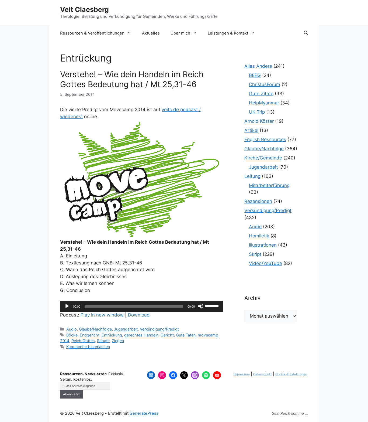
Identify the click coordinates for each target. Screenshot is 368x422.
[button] (305, 33)
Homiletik (259, 236)
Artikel (251, 130)
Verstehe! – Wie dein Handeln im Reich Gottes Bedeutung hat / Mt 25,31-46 (132, 79)
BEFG (255, 75)
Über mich (180, 33)
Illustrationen (263, 245)
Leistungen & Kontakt (228, 33)
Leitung (252, 176)
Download (139, 315)
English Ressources (265, 139)
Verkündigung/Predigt (159, 329)
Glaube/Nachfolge (95, 329)
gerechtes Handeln (141, 335)
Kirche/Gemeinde (263, 158)
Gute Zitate (261, 93)
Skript (255, 254)
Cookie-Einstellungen (291, 374)
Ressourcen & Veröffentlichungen (92, 33)
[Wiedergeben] (67, 306)
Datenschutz (262, 374)
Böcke (72, 335)
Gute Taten (186, 335)
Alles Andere (258, 66)
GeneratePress (144, 413)
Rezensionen (258, 201)
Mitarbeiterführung (269, 185)
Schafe (103, 340)
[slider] (212, 306)
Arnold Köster (259, 121)
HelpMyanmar (264, 102)
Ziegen (118, 340)
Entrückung (112, 335)
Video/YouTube (265, 263)
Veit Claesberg (84, 9)
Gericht (167, 335)
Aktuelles (151, 33)
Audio (71, 329)
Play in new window (102, 315)
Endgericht (89, 335)
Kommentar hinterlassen (88, 346)
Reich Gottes (83, 340)
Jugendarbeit (126, 329)
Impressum (242, 374)
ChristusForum (264, 84)
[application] (141, 306)
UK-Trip (257, 112)
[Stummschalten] (200, 306)
